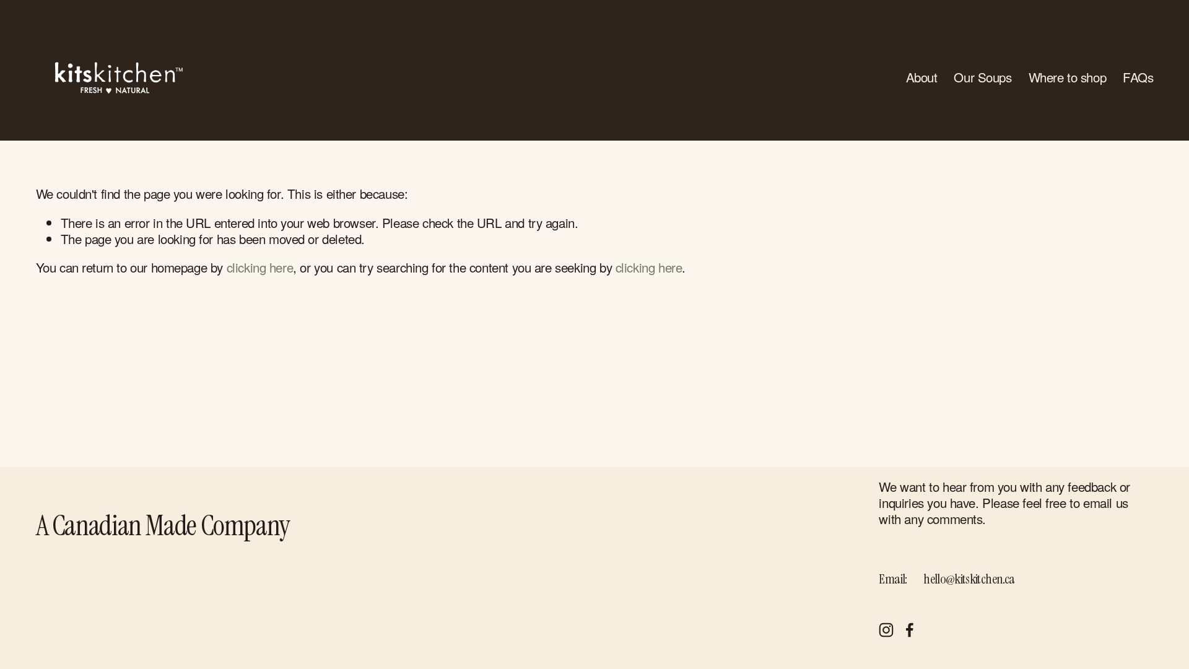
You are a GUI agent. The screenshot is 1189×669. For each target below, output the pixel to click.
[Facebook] (909, 630)
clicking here (260, 267)
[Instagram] (886, 630)
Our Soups (982, 77)
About (922, 77)
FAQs (1138, 77)
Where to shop (1068, 77)
